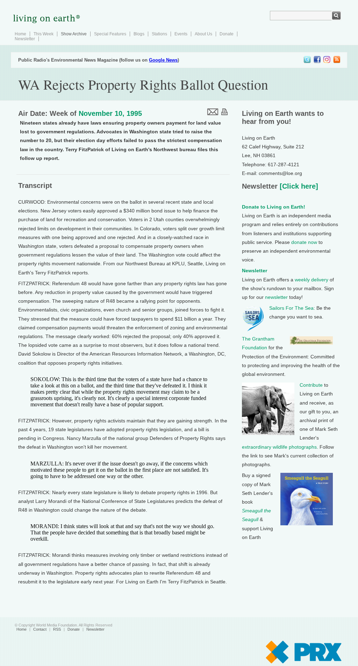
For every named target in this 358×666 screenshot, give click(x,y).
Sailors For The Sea (291, 308)
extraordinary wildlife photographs (279, 447)
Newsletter (25, 38)
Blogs (139, 33)
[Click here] (298, 186)
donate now (304, 242)
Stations (159, 33)
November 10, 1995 (110, 113)
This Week (43, 33)
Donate (227, 33)
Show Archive (74, 33)
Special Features (110, 33)
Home (20, 33)
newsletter (276, 297)
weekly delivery (311, 279)
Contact (39, 629)
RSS (57, 629)
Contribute (311, 385)
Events (180, 33)
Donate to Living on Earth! (273, 207)
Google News (163, 60)
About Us (203, 33)
